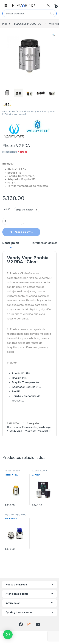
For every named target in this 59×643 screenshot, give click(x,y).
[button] (8, 634)
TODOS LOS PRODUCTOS (27, 23)
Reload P (16, 471)
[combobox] (25, 13)
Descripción (10, 243)
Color (7, 208)
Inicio (5, 23)
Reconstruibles (23, 111)
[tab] (10, 244)
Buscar (52, 13)
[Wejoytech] (38, 131)
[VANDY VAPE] (14, 131)
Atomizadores (8, 111)
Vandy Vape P (17, 431)
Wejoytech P (20, 114)
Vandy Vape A (37, 111)
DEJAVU (35, 471)
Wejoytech (9, 114)
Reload (8, 471)
